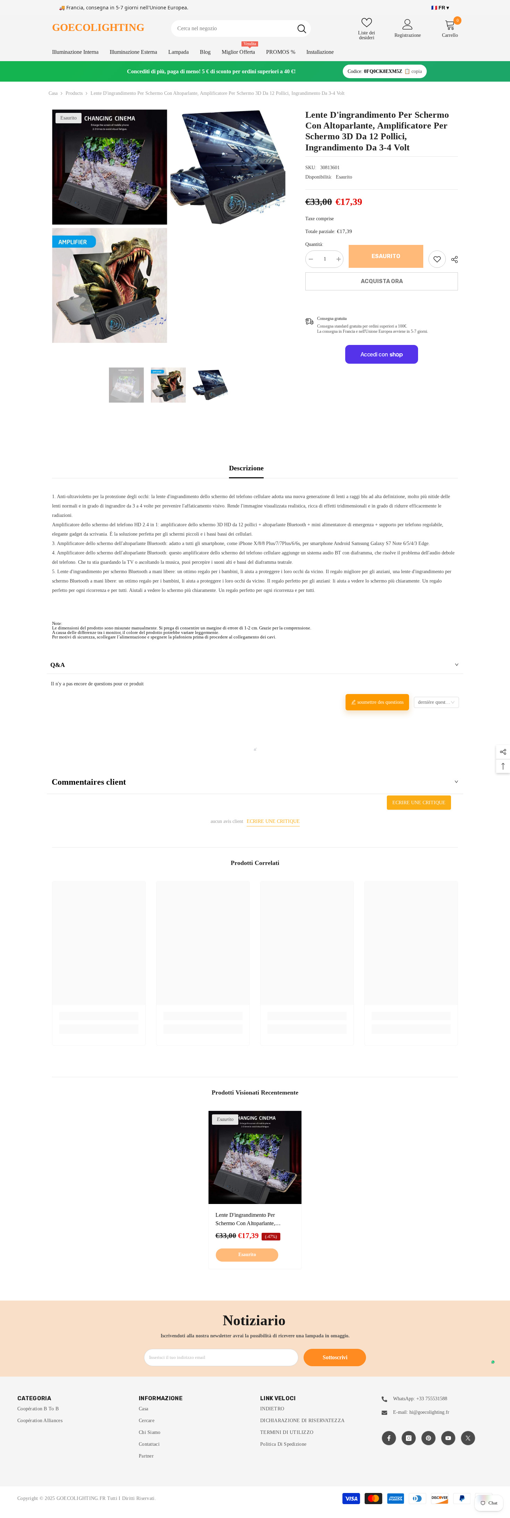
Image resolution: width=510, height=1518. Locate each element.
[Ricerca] (241, 28)
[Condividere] (452, 259)
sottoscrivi (335, 1357)
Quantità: (314, 244)
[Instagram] (408, 1438)
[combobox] (232, 28)
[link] (437, 259)
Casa (53, 93)
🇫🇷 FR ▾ (440, 7)
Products (74, 93)
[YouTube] (448, 1438)
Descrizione (246, 468)
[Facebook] (389, 1438)
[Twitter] (468, 1438)
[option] (109, 226)
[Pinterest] (428, 1438)
